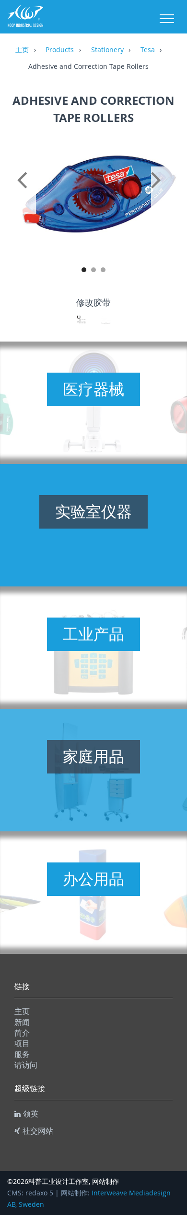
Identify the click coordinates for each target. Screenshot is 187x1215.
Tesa (147, 50)
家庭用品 (93, 756)
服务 (22, 1054)
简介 (22, 1032)
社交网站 (38, 1131)
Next (163, 190)
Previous (24, 190)
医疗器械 (93, 388)
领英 (30, 1113)
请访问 (25, 1065)
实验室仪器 (93, 511)
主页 (22, 50)
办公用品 (93, 878)
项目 (22, 1043)
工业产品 (93, 633)
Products (60, 50)
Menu (167, 19)
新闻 (22, 1022)
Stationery (107, 50)
